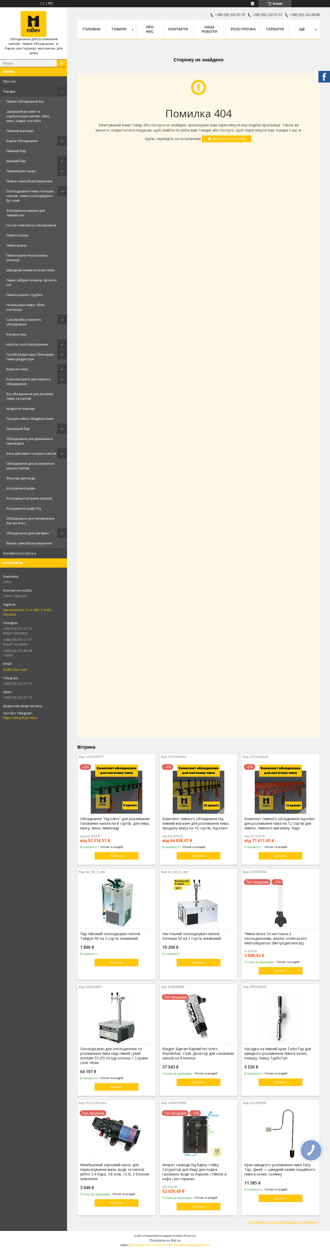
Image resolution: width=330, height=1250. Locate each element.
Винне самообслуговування (29, 543)
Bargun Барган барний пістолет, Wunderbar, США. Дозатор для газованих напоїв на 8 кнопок (198, 1053)
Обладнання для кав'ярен (27, 533)
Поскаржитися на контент (149, 1245)
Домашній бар (18, 428)
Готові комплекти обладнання (31, 225)
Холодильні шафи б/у (23, 508)
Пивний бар (16, 151)
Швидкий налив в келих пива (30, 270)
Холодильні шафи (20, 488)
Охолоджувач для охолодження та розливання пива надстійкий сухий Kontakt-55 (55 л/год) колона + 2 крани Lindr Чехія (114, 1056)
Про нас (9, 81)
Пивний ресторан (21, 171)
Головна (91, 29)
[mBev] (33, 24)
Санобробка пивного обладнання (23, 321)
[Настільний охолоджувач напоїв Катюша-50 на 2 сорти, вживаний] (198, 903)
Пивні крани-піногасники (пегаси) (26, 257)
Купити (116, 855)
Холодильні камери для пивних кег (25, 212)
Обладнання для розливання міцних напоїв (30, 465)
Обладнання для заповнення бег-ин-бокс (30, 520)
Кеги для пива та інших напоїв (31, 453)
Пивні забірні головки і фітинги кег (31, 282)
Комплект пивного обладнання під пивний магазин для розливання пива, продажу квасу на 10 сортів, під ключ (195, 823)
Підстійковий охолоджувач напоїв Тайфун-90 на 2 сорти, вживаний (110, 936)
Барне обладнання (22, 140)
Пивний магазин (20, 130)
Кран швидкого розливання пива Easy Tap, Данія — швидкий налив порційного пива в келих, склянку (279, 1170)
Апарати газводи (20, 408)
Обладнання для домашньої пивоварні (29, 441)
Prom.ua (190, 1236)
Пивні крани (16, 245)
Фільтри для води (20, 478)
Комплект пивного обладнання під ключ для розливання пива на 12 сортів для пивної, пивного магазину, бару (279, 823)
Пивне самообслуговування (29, 181)
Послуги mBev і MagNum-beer (30, 418)
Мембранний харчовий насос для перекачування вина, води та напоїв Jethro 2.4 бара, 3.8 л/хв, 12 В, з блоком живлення (114, 1172)
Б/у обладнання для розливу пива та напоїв (29, 396)
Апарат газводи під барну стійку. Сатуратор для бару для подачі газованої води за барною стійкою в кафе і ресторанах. (194, 1172)
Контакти (178, 29)
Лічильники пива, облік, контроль (25, 307)
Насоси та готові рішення (27, 344)
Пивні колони (17, 235)
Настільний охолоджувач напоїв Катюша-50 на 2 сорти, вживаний (191, 936)
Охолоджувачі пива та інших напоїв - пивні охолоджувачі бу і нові (30, 196)
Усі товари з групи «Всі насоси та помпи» (282, 1222)
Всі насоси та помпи (229, 138)
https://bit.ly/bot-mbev (20, 717)
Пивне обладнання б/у (25, 101)
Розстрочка (243, 29)
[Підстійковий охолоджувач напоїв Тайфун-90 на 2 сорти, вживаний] (116, 903)
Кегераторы (16, 334)
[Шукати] (62, 63)
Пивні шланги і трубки (24, 294)
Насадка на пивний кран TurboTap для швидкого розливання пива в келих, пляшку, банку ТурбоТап (277, 1053)
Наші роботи (209, 29)
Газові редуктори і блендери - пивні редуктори (31, 356)
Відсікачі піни (17, 369)
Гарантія (275, 29)
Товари (9, 91)
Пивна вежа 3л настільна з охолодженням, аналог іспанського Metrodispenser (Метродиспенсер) (275, 938)
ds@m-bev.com (15, 669)
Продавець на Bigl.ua (165, 1240)
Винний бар (16, 161)
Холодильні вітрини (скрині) (29, 498)
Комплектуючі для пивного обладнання (28, 381)
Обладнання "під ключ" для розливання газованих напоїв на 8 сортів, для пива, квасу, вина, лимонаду (115, 823)
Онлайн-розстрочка (19, 553)
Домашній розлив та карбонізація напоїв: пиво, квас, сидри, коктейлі (28, 116)
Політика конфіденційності (190, 1245)
